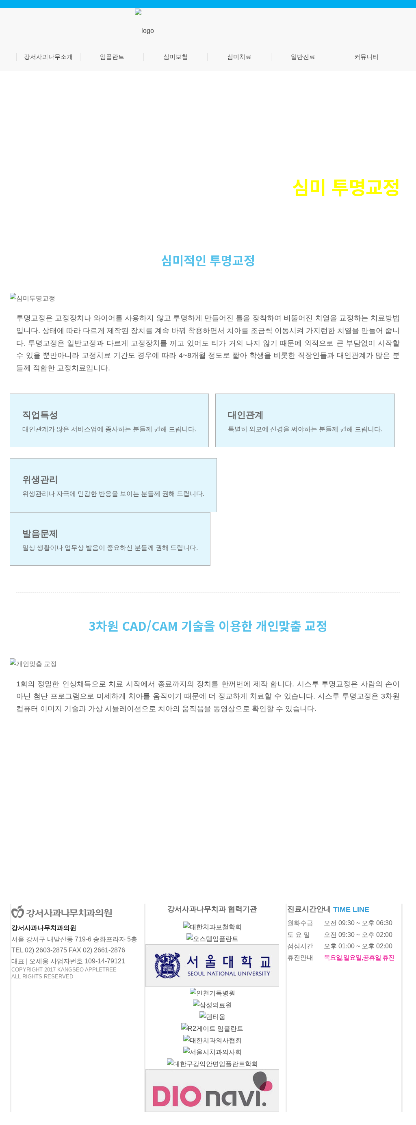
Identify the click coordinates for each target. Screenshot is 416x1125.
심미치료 (239, 56)
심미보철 (175, 56)
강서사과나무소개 (48, 56)
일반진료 (303, 56)
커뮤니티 (366, 56)
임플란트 (112, 56)
